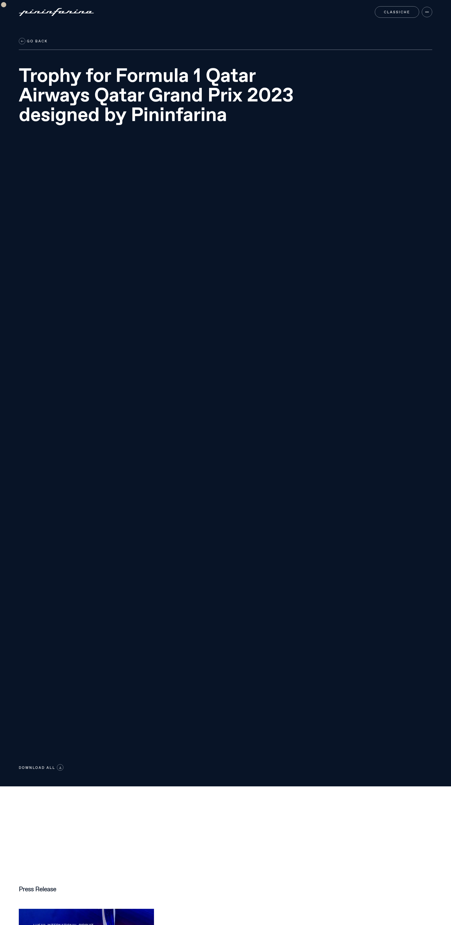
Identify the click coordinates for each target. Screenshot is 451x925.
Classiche (397, 12)
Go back (36, 41)
